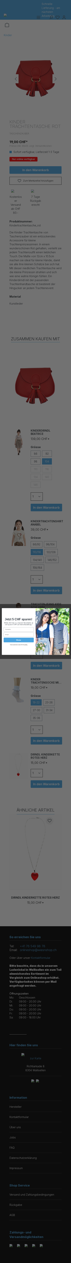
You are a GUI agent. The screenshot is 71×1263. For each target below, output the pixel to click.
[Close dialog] (67, 610)
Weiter (18, 640)
